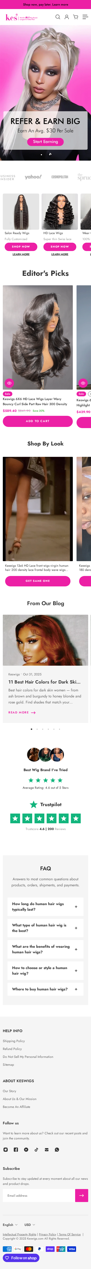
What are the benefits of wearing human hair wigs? (41, 949)
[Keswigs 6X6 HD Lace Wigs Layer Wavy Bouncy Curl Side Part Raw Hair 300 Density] (38, 337)
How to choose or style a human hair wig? (39, 970)
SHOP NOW (21, 246)
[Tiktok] (36, 1150)
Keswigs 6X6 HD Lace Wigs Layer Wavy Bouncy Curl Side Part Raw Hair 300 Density (35, 401)
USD (27, 1224)
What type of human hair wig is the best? (39, 927)
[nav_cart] (75, 17)
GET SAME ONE (38, 581)
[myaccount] (66, 17)
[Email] (47, 1150)
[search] (57, 17)
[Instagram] (38, 509)
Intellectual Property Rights (19, 1234)
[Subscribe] (81, 1195)
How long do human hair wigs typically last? (38, 906)
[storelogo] (28, 17)
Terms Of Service (69, 1234)
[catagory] (85, 17)
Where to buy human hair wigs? (40, 989)
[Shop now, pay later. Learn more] (45, 4)
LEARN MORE (21, 254)
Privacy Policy (47, 1234)
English (8, 1224)
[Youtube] (26, 1150)
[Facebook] (16, 1150)
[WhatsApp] (57, 1150)
